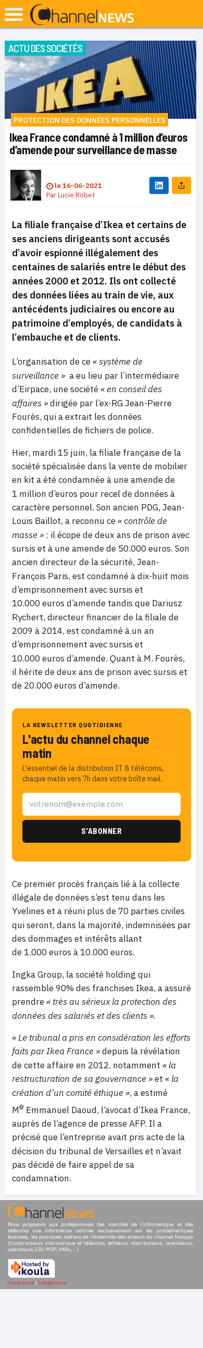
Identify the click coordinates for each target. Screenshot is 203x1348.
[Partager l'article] (181, 185)
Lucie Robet (76, 195)
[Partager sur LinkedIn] (159, 185)
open (14, 14)
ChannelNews (82, 15)
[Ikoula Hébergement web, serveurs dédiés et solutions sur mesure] (31, 1276)
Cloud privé (21, 1282)
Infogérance (52, 1282)
